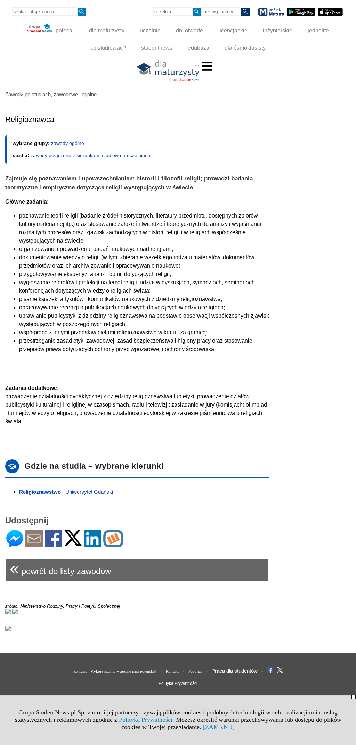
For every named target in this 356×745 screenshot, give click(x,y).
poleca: (64, 30)
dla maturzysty (106, 30)
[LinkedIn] (92, 544)
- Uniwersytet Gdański (66, 492)
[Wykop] (113, 544)
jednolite (318, 30)
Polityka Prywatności (178, 683)
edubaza (198, 48)
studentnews (156, 48)
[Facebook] (53, 544)
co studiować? (108, 48)
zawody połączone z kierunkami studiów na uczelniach (90, 155)
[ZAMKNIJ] (219, 726)
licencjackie (233, 30)
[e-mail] (34, 544)
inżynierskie (277, 30)
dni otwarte (189, 30)
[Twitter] (73, 542)
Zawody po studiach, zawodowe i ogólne (51, 94)
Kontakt (172, 671)
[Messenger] (14, 544)
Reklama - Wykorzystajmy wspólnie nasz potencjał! (114, 671)
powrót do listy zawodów (60, 568)
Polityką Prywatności (145, 719)
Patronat (195, 671)
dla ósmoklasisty (245, 48)
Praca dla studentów (234, 671)
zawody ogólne (67, 143)
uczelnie (150, 30)
